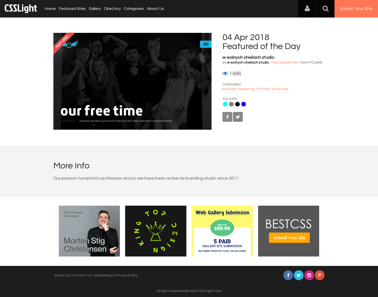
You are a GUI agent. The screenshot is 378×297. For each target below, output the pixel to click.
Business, (230, 89)
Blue (243, 104)
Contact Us (81, 275)
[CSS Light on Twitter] (238, 117)
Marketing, (247, 89)
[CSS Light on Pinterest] (320, 275)
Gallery (95, 9)
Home (50, 9)
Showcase (280, 89)
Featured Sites (72, 9)
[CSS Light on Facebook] (227, 117)
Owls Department (285, 62)
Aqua (225, 104)
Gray (231, 104)
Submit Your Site (356, 9)
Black (237, 104)
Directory (112, 9)
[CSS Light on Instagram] (309, 275)
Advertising (103, 275)
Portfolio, (263, 89)
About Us (155, 9)
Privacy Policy (126, 275)
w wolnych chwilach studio (248, 57)
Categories (134, 9)
